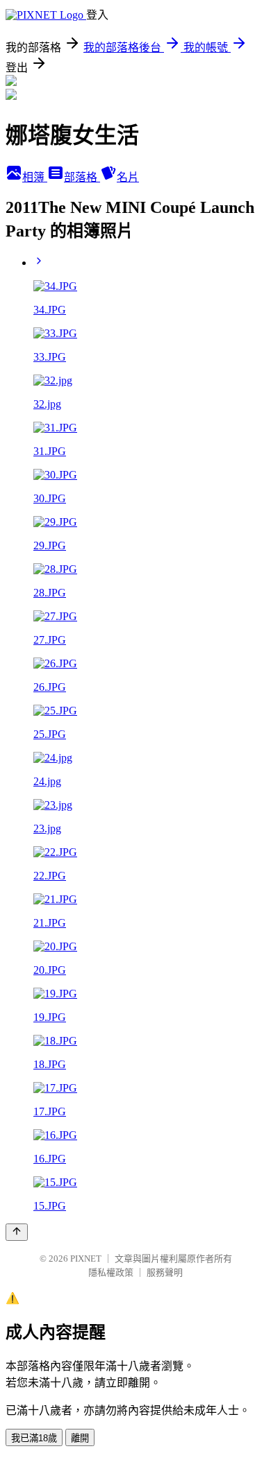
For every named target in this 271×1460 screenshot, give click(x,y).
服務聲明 (165, 1272)
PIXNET (85, 1258)
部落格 (82, 177)
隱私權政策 (110, 1272)
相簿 (34, 177)
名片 (128, 177)
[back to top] (17, 1232)
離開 (80, 1438)
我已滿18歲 (34, 1438)
